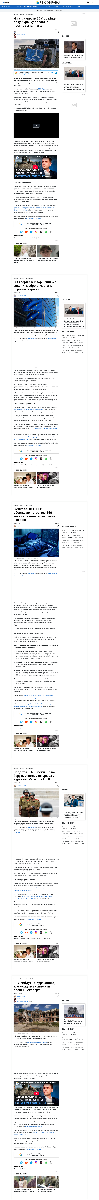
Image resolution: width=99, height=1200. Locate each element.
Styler (68, 7)
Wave (62, 7)
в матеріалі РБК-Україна (33, 1126)
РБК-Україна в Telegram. (34, 1149)
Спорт (56, 7)
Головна (16, 14)
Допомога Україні (47, 465)
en (6, 2)
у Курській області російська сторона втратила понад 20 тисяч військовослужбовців (35, 208)
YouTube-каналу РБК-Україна (37, 1042)
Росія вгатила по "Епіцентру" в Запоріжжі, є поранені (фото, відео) (72, 341)
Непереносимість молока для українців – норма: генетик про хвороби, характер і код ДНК (73, 814)
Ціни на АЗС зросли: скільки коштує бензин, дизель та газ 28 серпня (72, 346)
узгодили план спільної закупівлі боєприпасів (29, 410)
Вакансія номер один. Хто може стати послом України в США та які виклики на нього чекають (74, 86)
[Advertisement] (36, 354)
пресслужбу (52, 338)
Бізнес (44, 7)
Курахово (16, 1168)
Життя (50, 7)
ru (9, 2)
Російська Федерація (19, 938)
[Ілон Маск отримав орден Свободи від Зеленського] (74, 47)
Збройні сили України (30, 238)
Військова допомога (36, 465)
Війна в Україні (59, 10)
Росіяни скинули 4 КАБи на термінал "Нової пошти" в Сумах (73, 336)
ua (3, 2)
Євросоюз (16, 465)
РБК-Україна (42, 89)
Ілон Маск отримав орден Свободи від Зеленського (73, 56)
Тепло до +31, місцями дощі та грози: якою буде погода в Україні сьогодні (73, 351)
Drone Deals (39, 10)
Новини (19, 7)
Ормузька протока (49, 10)
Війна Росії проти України (27, 1168)
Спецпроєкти (77, 7)
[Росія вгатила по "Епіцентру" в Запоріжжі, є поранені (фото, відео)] (74, 1011)
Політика (36, 7)
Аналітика (28, 7)
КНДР (28, 938)
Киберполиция (18, 728)
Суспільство (29, 505)
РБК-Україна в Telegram (34, 218)
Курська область (18, 238)
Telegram (17, 832)
